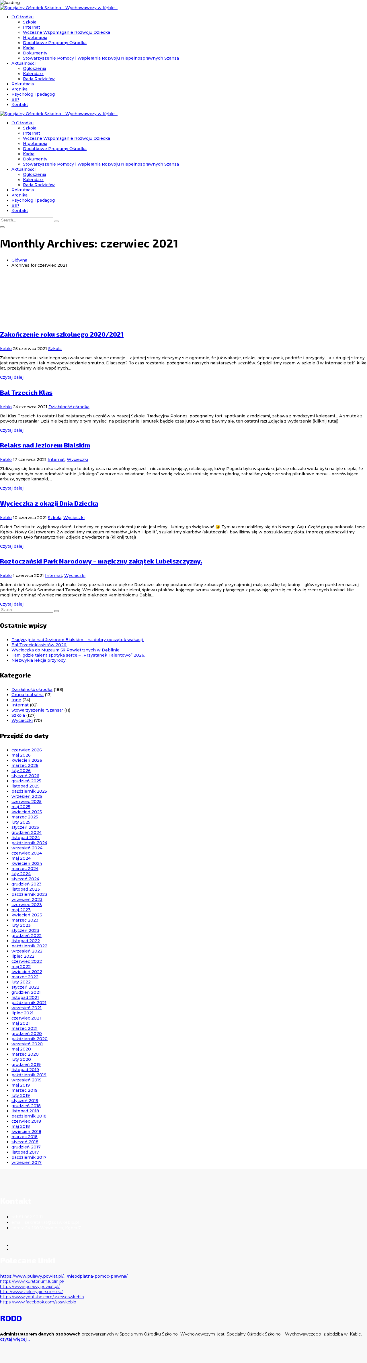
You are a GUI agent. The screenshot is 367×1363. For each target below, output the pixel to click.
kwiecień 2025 (26, 811)
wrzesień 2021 (26, 1007)
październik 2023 (29, 894)
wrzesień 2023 (26, 899)
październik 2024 (29, 842)
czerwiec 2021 (26, 1018)
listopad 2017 (25, 1152)
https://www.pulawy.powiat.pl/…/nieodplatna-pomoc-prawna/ (64, 1276)
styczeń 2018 (24, 1141)
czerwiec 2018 (26, 1121)
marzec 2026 (24, 765)
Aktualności (23, 63)
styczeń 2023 (25, 930)
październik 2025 (29, 791)
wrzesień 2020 (27, 1043)
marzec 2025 (24, 817)
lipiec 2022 (22, 956)
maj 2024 (21, 858)
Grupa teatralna (27, 694)
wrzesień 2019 (26, 1080)
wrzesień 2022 (26, 951)
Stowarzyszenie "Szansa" (37, 710)
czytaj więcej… (15, 1339)
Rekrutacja (22, 84)
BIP (15, 99)
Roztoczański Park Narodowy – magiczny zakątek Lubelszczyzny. (101, 561)
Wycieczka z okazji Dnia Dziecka (49, 503)
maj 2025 (20, 806)
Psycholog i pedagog (33, 94)
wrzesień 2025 (26, 796)
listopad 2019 (25, 1069)
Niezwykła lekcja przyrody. (39, 660)
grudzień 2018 (26, 1105)
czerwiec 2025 (26, 801)
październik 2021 (28, 1002)
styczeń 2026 (25, 775)
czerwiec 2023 (26, 904)
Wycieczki (77, 459)
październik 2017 (28, 1157)
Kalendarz (33, 73)
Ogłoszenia (34, 68)
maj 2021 (20, 1023)
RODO (11, 1318)
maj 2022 (21, 966)
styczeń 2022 (25, 987)
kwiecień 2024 (26, 863)
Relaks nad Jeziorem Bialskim (45, 445)
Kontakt (19, 104)
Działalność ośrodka (68, 406)
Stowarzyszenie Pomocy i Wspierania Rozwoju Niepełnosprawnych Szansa (101, 58)
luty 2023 (21, 925)
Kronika (19, 89)
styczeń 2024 (25, 878)
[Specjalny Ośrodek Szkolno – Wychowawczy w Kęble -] (59, 7)
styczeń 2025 (25, 827)
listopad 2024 (25, 837)
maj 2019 (20, 1085)
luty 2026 (21, 770)
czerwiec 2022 (26, 961)
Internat (31, 27)
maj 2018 (20, 1126)
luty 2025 (20, 822)
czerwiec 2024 (26, 853)
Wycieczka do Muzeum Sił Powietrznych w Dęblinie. (65, 650)
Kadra (28, 47)
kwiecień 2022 (26, 971)
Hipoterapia (35, 37)
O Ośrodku (22, 16)
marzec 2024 (24, 868)
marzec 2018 (24, 1136)
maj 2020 (21, 1049)
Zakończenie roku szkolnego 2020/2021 (62, 334)
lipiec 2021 (22, 1013)
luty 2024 (21, 873)
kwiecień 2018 (26, 1131)
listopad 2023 (25, 889)
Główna (19, 260)
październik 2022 (29, 945)
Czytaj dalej (12, 377)
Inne (16, 699)
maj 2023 (21, 909)
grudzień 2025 (26, 780)
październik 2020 (29, 1038)
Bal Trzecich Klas (26, 392)
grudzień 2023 (26, 884)
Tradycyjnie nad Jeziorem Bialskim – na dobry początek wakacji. (77, 639)
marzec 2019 (24, 1090)
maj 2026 (21, 755)
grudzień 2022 (26, 935)
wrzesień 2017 (26, 1162)
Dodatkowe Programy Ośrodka (55, 42)
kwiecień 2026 (26, 760)
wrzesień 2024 (26, 848)
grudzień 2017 (26, 1147)
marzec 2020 (25, 1054)
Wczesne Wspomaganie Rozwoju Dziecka (66, 32)
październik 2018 (28, 1116)
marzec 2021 (24, 1028)
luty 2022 (21, 982)
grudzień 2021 (26, 992)
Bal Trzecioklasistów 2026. (39, 644)
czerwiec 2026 (26, 750)
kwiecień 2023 (26, 915)
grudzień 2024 (26, 832)
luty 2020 (21, 1059)
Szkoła (29, 22)
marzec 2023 (24, 920)
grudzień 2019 (26, 1064)
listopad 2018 (25, 1110)
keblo (6, 348)
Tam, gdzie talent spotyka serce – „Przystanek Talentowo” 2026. (78, 655)
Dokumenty (35, 53)
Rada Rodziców (39, 78)
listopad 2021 (25, 997)
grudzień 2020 (26, 1033)
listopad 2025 (25, 786)
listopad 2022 (25, 940)
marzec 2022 (24, 976)
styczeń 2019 (24, 1100)
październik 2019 (28, 1074)
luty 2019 (20, 1095)
